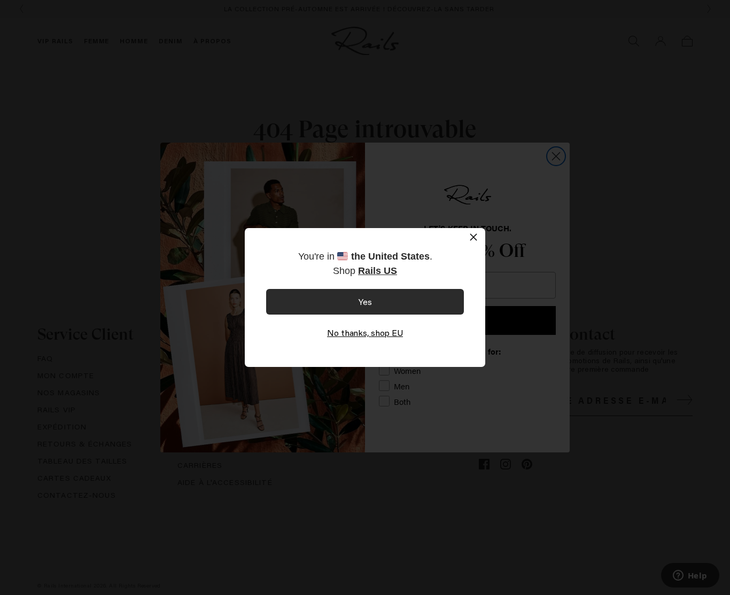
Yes (365, 301)
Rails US (377, 270)
